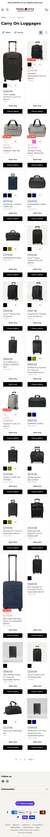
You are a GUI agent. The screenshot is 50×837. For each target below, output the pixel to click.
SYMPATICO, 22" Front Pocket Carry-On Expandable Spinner (37, 733)
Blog (37, 827)
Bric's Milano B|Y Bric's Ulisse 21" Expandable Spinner (12, 621)
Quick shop (13, 106)
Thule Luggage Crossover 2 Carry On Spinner (12, 96)
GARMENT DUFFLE (36, 423)
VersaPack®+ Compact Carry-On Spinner (37, 315)
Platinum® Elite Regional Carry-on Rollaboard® (35, 533)
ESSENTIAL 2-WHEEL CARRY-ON (12, 205)
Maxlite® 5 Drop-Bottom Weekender (36, 151)
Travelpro (31, 81)
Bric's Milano (7, 626)
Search (7, 825)
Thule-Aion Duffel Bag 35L (12, 732)
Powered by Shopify (25, 832)
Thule (5, 101)
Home (3, 17)
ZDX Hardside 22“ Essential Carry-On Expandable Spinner (36, 589)
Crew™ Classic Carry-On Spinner (12, 315)
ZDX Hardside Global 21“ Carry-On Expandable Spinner (11, 677)
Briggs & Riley (7, 209)
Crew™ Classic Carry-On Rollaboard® (36, 675)
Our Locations (37, 825)
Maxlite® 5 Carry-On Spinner (11, 424)
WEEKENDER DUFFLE (12, 258)
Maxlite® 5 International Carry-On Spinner (37, 76)
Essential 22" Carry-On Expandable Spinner (12, 532)
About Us (16, 825)
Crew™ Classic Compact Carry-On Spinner (35, 260)
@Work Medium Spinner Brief (34, 478)
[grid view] (40, 32)
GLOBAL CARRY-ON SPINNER (11, 478)
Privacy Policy (28, 827)
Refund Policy (16, 827)
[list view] (46, 32)
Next (31, 759)
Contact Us (26, 825)
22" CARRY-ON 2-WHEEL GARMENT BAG (11, 364)
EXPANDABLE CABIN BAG (37, 205)
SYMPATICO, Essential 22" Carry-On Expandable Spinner (37, 370)
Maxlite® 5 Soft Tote (11, 150)
